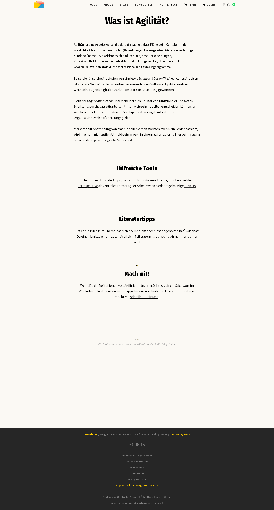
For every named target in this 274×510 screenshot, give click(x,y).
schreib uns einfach (144, 297)
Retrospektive (88, 186)
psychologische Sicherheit (113, 140)
